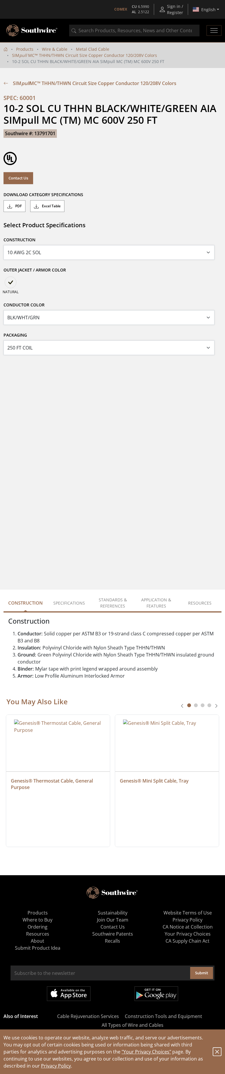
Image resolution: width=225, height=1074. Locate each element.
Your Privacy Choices (188, 934)
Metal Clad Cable (92, 49)
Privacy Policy (56, 1066)
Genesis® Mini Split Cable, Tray (154, 781)
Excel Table (51, 205)
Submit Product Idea (37, 948)
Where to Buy (37, 920)
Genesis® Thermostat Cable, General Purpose (52, 784)
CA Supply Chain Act (187, 941)
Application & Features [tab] (156, 603)
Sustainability (112, 913)
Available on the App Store (69, 993)
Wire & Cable (54, 49)
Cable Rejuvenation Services (88, 1016)
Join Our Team (112, 920)
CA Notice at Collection (188, 927)
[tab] (189, 705)
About (37, 941)
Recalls (112, 941)
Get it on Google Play (156, 993)
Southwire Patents (112, 934)
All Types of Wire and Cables (132, 1025)
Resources (37, 934)
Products (24, 49)
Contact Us (18, 178)
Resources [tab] (200, 603)
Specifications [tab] (69, 603)
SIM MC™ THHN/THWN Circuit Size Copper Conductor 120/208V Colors (84, 55)
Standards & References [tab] (113, 603)
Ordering (37, 927)
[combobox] (134, 30)
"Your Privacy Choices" (146, 1051)
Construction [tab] (25, 603)
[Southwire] (32, 30)
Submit (201, 972)
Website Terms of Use (187, 913)
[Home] (6, 49)
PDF (18, 205)
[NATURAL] (11, 282)
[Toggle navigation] (214, 30)
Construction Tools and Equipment (163, 1016)
